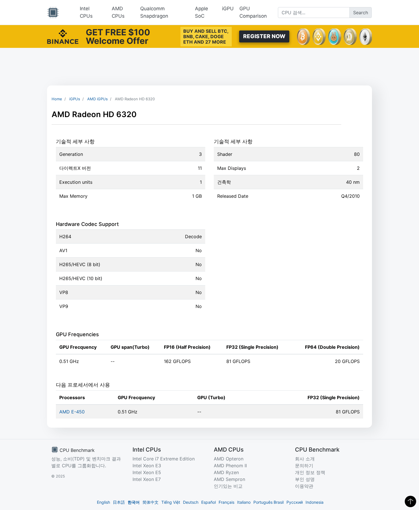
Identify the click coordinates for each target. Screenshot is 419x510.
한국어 (134, 502)
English (103, 502)
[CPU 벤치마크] (53, 12)
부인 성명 (305, 479)
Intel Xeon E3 (147, 465)
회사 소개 (305, 459)
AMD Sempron (229, 479)
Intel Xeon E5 (147, 472)
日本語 (119, 502)
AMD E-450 (72, 412)
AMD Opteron (228, 459)
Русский (294, 502)
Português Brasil (268, 502)
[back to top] (410, 501)
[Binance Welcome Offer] (62, 36)
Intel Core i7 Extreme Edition (164, 459)
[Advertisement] (209, 66)
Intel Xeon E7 (147, 479)
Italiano (244, 502)
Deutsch (190, 502)
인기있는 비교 (228, 486)
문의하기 (304, 465)
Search (360, 12)
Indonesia (315, 502)
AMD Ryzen (226, 472)
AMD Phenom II (230, 465)
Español (208, 502)
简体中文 (150, 502)
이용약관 (304, 486)
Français (226, 502)
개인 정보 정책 (310, 472)
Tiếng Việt (170, 502)
